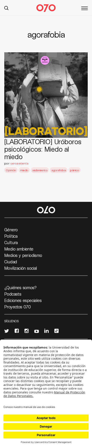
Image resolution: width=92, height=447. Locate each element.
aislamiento (39, 170)
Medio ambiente (18, 248)
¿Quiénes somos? (20, 287)
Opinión (11, 170)
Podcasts (12, 293)
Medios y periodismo (23, 255)
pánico (74, 170)
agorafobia (58, 170)
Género (11, 229)
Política (10, 236)
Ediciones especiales (23, 300)
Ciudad (10, 261)
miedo (24, 170)
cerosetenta (19, 163)
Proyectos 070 (17, 306)
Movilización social (20, 268)
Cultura (11, 242)
